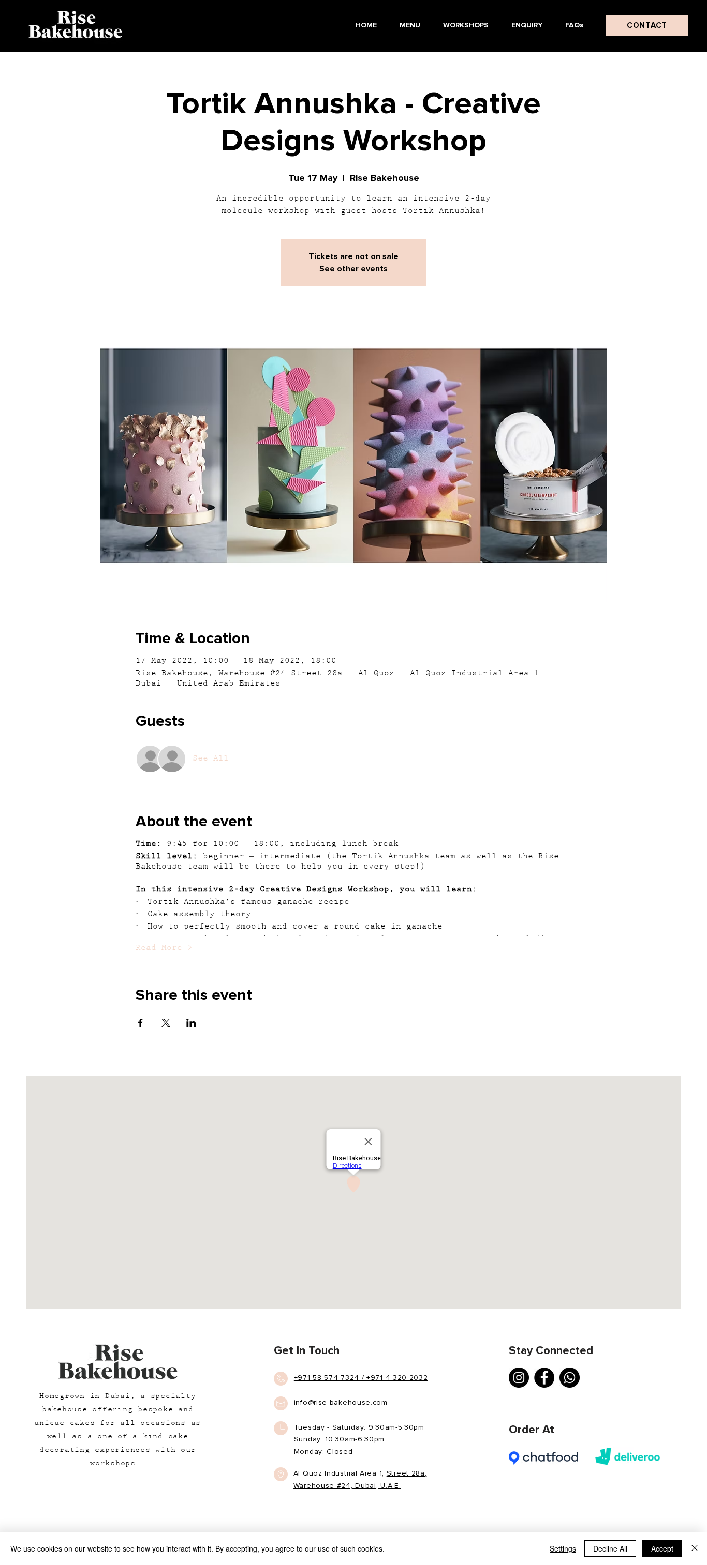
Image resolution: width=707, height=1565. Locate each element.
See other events (353, 269)
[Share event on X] (166, 1023)
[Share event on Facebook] (140, 1023)
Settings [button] (563, 1548)
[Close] (694, 1548)
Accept (662, 1548)
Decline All (610, 1548)
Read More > (164, 948)
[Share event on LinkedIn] (191, 1023)
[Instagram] (519, 1378)
